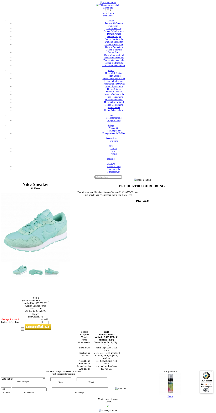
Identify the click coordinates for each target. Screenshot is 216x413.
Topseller (111, 159)
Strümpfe (114, 141)
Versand (44, 300)
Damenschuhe (113, 166)
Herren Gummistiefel (114, 102)
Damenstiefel (114, 26)
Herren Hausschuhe (114, 97)
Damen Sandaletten (114, 41)
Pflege (111, 125)
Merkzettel (108, 15)
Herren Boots (114, 107)
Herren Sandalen (114, 91)
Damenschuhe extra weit (113, 65)
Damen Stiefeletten (114, 23)
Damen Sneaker (114, 28)
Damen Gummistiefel (114, 55)
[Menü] (211, 372)
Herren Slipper (114, 89)
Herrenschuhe (113, 169)
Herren (111, 70)
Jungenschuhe (113, 120)
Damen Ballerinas (114, 49)
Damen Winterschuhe (114, 57)
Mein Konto (108, 13)
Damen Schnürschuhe (114, 31)
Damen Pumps (114, 34)
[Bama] (108, 406)
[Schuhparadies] (108, 2)
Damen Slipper (114, 36)
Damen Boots (114, 52)
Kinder (111, 115)
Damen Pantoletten (114, 47)
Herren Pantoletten (114, 99)
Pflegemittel (113, 128)
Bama (170, 396)
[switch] (206, 390)
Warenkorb (108, 7)
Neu (111, 146)
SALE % (111, 164)
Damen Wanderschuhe (113, 60)
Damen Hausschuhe (114, 44)
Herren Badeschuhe (114, 105)
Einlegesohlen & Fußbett (113, 133)
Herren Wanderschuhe (114, 94)
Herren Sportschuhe (114, 86)
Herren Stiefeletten (114, 73)
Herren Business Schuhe (114, 78)
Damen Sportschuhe (113, 39)
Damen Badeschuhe (114, 63)
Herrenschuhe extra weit (114, 83)
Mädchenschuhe (114, 117)
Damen (111, 20)
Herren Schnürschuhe (114, 81)
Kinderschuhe (113, 171)
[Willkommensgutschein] (108, 5)
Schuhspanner (113, 130)
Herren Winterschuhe (114, 110)
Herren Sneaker (114, 76)
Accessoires (111, 138)
